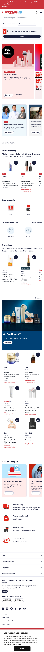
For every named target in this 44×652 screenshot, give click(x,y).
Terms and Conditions (8, 621)
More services (37, 223)
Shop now (5, 6)
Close (22, 648)
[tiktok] (16, 608)
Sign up (5, 591)
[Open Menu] (40, 12)
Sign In (22, 36)
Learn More (34, 510)
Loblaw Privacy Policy (14, 644)
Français (4, 614)
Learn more (18, 95)
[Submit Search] (39, 17)
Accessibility (5, 617)
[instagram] (7, 608)
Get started (8, 132)
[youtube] (24, 608)
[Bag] (37, 12)
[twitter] (20, 608)
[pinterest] (11, 608)
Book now (35, 132)
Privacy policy (6, 624)
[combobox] (22, 18)
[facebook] (3, 608)
